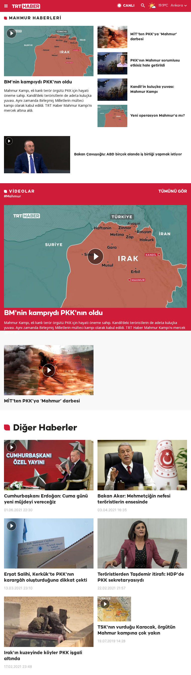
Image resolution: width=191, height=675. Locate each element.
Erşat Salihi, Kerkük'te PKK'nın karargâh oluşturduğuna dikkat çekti (45, 577)
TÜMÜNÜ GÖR (172, 191)
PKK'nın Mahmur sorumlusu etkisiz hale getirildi (155, 63)
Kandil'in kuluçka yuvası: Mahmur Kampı (152, 89)
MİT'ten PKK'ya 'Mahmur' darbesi (153, 37)
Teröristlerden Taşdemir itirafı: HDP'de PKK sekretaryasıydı (140, 577)
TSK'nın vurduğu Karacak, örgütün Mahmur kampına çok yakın (136, 630)
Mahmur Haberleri (35, 18)
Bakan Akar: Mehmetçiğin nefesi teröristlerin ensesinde (133, 499)
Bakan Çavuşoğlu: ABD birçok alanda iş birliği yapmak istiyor (128, 154)
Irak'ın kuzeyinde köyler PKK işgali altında (43, 655)
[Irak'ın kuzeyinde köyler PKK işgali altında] (49, 622)
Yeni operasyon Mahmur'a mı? (157, 116)
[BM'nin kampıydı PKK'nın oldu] (49, 51)
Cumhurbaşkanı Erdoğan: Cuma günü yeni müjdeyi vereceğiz (46, 499)
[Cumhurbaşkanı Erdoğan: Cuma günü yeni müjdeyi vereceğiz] (49, 465)
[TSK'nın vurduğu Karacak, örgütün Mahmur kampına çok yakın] (142, 609)
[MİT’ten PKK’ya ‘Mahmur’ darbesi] (49, 370)
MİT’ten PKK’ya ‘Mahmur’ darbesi (42, 401)
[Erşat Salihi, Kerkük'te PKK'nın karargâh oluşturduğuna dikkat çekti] (49, 543)
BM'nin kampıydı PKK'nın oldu (38, 82)
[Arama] (143, 6)
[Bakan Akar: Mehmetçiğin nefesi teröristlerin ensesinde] (142, 465)
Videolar (22, 191)
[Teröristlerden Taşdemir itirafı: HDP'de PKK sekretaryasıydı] (142, 543)
